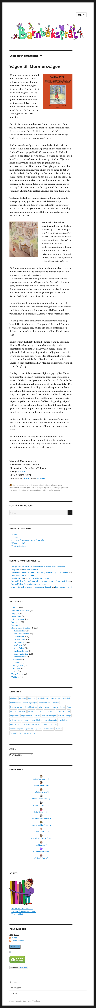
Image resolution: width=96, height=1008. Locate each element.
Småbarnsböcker (21, 651)
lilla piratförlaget (49, 716)
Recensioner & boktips (21, 628)
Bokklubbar (16, 616)
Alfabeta (21, 471)
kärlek (37, 716)
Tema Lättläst (15, 733)
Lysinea (14, 537)
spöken (38, 729)
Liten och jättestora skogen (39, 578)
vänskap (27, 733)
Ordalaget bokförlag (31, 724)
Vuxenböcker (19, 657)
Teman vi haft (17, 914)
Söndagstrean (17, 665)
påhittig (53, 487)
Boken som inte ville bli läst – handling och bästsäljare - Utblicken (39, 573)
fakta (69, 707)
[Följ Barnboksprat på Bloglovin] (41, 967)
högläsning (49, 711)
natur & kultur (36, 720)
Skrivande (15, 663)
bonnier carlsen (16, 707)
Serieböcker (19, 648)
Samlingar (18, 645)
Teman (14, 671)
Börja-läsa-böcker (21, 634)
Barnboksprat (15, 1001)
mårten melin (16, 720)
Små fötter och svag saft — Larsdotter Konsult (31, 587)
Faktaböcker (19, 637)
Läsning (14, 625)
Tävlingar (15, 668)
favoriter (22, 711)
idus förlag (61, 711)
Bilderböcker (44, 485)
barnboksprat (25, 487)
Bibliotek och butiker (20, 611)
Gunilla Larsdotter (20, 485)
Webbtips (15, 677)
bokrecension (44, 703)
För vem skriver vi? (63, 587)
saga (58, 487)
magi (68, 716)
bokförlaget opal (30, 703)
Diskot (14, 534)
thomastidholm (15, 490)
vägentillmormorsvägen (31, 490)
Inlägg (14, 938)
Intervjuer (15, 622)
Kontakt (13, 993)
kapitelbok (14, 716)
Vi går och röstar (18, 546)
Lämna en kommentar (51, 490)
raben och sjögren (49, 724)
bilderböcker (15, 703)
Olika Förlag (15, 724)
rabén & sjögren (16, 729)
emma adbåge (59, 707)
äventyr (36, 733)
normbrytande (51, 720)
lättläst (61, 716)
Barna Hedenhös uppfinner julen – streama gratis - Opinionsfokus (40, 581)
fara (32, 487)
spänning (29, 729)
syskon (59, 729)
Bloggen (15, 613)
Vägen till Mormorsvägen (34, 66)
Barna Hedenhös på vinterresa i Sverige (28, 584)
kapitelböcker (26, 716)
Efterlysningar (17, 619)
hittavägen (39, 487)
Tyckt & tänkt (17, 674)
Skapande (15, 660)
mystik (46, 487)
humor (39, 711)
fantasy (13, 711)
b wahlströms (31, 707)
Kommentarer (18, 941)
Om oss (13, 982)
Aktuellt (14, 608)
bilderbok (66, 698)
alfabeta (54, 485)
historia (31, 711)
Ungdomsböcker (21, 654)
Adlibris (40, 479)
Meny (81, 15)
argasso (22, 698)
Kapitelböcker (20, 642)
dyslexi (47, 707)
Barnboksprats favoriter (22, 908)
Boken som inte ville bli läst (23, 575)
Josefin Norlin (17, 578)
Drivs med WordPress (32, 1001)
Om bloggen (15, 988)
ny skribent (63, 720)
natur (26, 720)
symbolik (64, 487)
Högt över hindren (19, 543)
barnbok (31, 698)
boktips (56, 703)
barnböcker (55, 698)
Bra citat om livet (30, 570)
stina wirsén (49, 729)
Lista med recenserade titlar (23, 911)
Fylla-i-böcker (20, 639)
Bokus (27, 479)
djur (40, 707)
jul (69, 711)
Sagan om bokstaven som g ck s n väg (27, 540)
